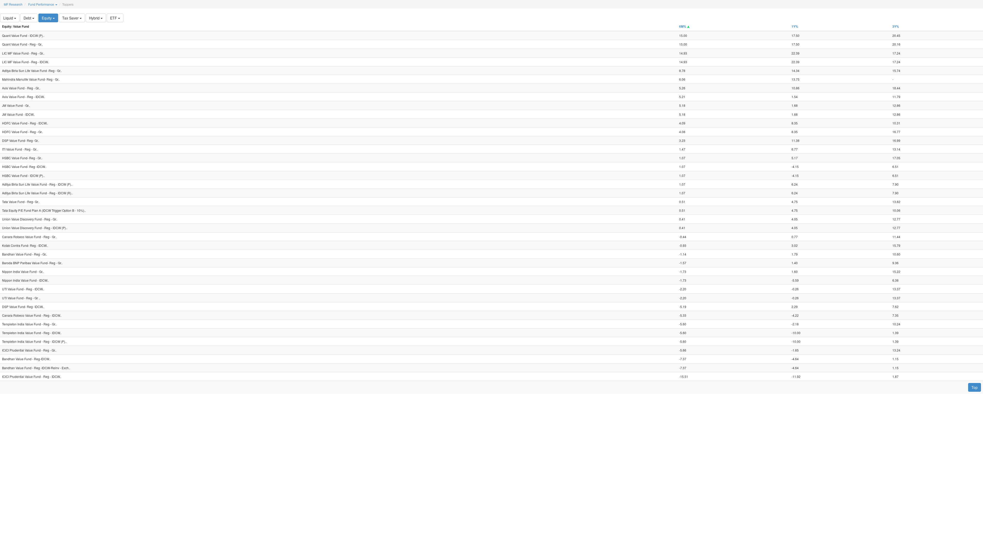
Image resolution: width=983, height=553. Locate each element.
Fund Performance (41, 4)
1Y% (795, 26)
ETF (114, 17)
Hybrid (95, 17)
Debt (28, 17)
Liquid (8, 17)
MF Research (13, 4)
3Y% (895, 26)
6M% (683, 26)
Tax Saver (71, 17)
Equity (47, 17)
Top (974, 387)
